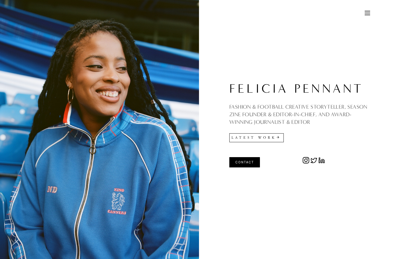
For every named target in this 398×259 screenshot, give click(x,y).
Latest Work (253, 137)
